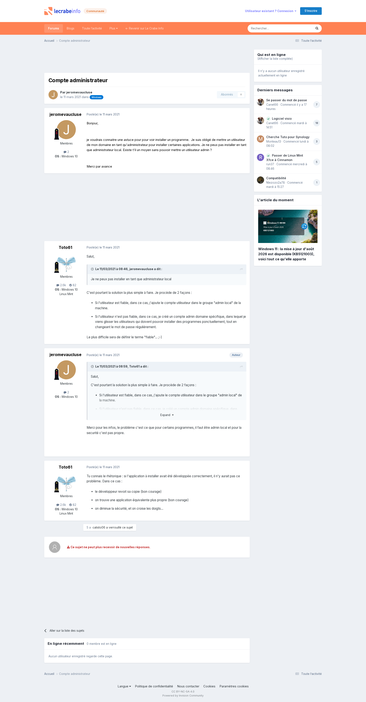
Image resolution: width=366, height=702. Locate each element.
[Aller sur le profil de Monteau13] (260, 139)
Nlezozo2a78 (275, 182)
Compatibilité (276, 178)
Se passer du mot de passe (286, 100)
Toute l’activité (92, 28)
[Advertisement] (147, 59)
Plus (113, 28)
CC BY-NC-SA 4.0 (183, 691)
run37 (270, 164)
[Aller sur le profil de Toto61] (66, 262)
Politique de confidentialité (154, 686)
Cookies (209, 686)
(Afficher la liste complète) (275, 58)
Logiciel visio (282, 118)
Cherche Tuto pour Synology (287, 137)
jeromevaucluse (79, 92)
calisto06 (99, 527)
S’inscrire (311, 10)
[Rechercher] (317, 28)
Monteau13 (273, 141)
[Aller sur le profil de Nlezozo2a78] (260, 180)
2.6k (62, 285)
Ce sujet (301, 28)
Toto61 (65, 247)
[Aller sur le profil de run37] (260, 157)
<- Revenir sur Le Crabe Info (144, 28)
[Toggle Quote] (93, 269)
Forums (53, 28)
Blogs (70, 28)
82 (74, 285)
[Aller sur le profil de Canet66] (260, 102)
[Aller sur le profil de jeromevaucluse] (53, 94)
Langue (123, 686)
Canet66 (272, 104)
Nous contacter (188, 686)
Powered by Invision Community (183, 695)
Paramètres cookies (234, 686)
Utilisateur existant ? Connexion (270, 11)
